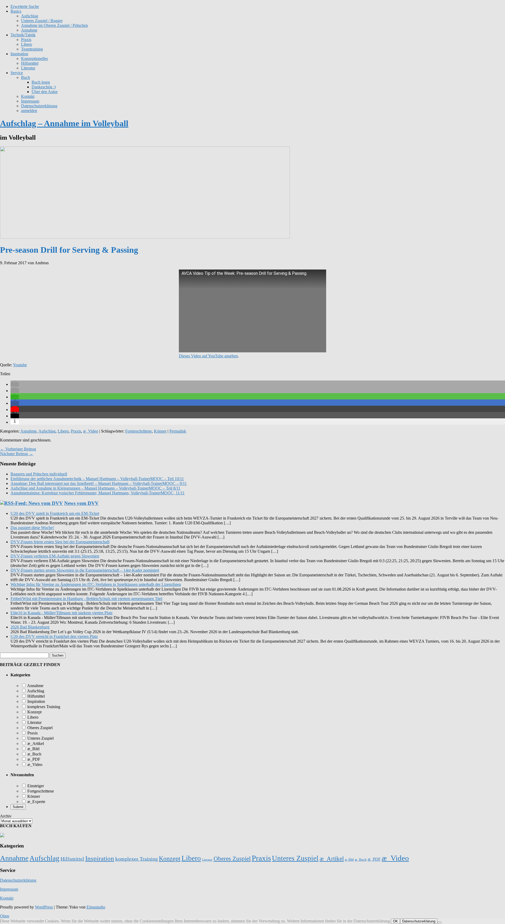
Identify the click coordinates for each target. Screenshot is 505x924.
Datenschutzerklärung (39, 106)
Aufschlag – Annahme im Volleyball (64, 123)
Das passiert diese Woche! (32, 527)
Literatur (28, 68)
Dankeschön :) (44, 87)
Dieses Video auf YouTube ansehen (208, 356)
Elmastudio (96, 907)
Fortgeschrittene (138, 431)
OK (395, 921)
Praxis (26, 39)
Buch (25, 77)
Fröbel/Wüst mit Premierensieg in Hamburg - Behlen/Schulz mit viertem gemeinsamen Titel (86, 598)
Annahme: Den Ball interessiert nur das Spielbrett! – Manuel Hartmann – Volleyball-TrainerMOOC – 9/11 (99, 483)
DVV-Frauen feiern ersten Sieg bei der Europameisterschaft (60, 542)
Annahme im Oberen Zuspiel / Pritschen (54, 25)
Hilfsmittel (29, 63)
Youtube (20, 365)
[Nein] (439, 922)
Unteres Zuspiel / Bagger (42, 20)
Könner (160, 431)
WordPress (44, 907)
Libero (26, 44)
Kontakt (27, 96)
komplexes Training (43, 706)
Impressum (30, 101)
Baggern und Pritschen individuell (39, 474)
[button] (15, 384)
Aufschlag (46, 431)
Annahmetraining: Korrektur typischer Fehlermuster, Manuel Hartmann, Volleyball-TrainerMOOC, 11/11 (98, 493)
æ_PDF (33, 759)
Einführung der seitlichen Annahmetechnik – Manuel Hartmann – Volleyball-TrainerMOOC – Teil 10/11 (97, 478)
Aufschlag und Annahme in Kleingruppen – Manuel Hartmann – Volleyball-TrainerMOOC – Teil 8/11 (95, 488)
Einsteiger (35, 786)
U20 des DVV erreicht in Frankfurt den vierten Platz (54, 636)
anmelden (29, 110)
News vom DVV (81, 503)
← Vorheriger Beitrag (18, 449)
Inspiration (19, 54)
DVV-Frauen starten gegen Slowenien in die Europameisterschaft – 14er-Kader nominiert (85, 570)
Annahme (29, 30)
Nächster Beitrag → (16, 453)
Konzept (34, 712)
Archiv (6, 816)
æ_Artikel (35, 743)
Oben (4, 916)
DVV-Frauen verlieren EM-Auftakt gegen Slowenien (55, 556)
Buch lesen (41, 82)
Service (17, 72)
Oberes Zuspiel (39, 727)
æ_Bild (32, 749)
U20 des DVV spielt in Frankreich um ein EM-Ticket (55, 513)
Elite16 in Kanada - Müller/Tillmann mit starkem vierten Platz (62, 613)
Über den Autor (45, 91)
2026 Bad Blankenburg (30, 627)
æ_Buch (33, 754)
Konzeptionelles (34, 58)
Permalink (177, 431)
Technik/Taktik (23, 35)
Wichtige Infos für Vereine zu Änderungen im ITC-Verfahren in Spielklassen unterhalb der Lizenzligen (96, 584)
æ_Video (90, 431)
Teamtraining (32, 49)
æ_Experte (35, 801)
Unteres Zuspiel (40, 738)
